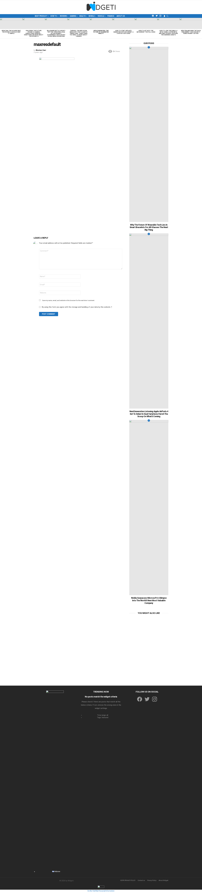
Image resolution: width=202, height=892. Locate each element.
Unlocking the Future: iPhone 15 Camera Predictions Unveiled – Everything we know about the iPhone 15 (33, 33)
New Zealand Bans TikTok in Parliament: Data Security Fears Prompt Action (191, 32)
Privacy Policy (151, 880)
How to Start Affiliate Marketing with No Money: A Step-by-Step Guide (123, 32)
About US (121, 16)
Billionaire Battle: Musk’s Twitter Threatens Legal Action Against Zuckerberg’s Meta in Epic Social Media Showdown (56, 33)
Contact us (141, 880)
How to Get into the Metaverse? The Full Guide (146, 31)
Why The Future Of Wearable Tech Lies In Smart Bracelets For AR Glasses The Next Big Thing (149, 227)
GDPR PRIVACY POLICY (127, 880)
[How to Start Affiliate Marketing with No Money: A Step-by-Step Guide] (123, 23)
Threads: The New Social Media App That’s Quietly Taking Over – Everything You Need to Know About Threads (78, 33)
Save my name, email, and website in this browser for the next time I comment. (68, 300)
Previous (1, 28)
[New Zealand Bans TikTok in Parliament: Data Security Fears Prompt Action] (191, 23)
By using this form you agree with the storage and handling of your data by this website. (77, 307)
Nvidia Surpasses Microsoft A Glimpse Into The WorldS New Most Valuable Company (149, 600)
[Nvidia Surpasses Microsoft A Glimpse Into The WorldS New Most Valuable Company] (148, 507)
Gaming (73, 16)
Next (201, 28)
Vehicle (101, 16)
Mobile (92, 16)
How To (53, 16)
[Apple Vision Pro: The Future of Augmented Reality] (101, 23)
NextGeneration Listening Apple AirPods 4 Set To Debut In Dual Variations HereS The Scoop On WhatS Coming (149, 414)
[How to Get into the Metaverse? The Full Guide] (146, 23)
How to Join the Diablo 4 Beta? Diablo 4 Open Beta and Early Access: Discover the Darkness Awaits (168, 33)
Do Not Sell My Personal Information (101, 891)
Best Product (41, 16)
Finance (110, 16)
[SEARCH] (167, 16)
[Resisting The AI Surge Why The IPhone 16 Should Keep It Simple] (11, 23)
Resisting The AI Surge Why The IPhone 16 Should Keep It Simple (11, 32)
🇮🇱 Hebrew (56, 871)
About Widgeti (163, 880)
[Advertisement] (148, 631)
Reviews (63, 16)
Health (82, 16)
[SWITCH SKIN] (164, 16)
